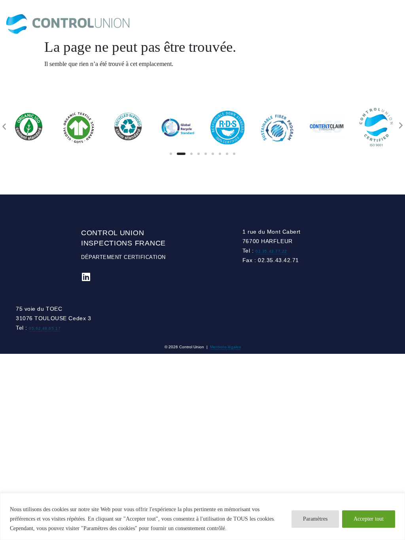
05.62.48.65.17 (45, 328)
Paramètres (315, 519)
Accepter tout (369, 519)
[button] (171, 154)
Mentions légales (225, 347)
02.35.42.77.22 (271, 251)
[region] (202, 516)
